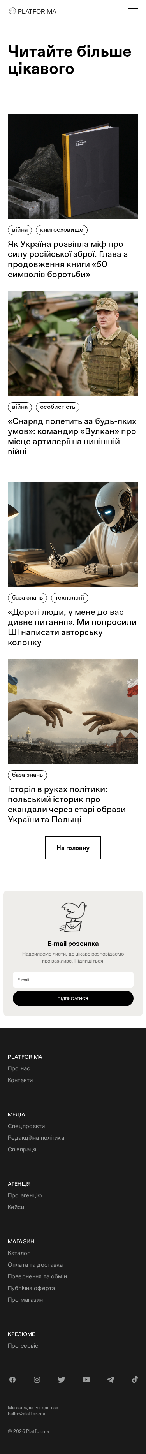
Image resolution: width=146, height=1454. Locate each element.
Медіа (16, 1114)
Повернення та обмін (37, 1276)
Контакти (20, 1080)
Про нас (19, 1068)
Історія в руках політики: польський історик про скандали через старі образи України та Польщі (67, 804)
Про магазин (25, 1299)
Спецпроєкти (26, 1126)
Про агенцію (25, 1195)
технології (69, 597)
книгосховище (61, 229)
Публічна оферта (31, 1288)
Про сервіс (23, 1345)
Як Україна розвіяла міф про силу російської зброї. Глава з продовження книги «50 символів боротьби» (68, 259)
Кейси (16, 1207)
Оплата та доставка (35, 1264)
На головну (73, 848)
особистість (57, 406)
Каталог (19, 1253)
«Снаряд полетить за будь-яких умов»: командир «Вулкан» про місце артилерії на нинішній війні (72, 436)
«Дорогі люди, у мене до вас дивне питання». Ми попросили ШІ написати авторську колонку (72, 627)
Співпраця (22, 1149)
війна (20, 229)
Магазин (21, 1241)
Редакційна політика (36, 1137)
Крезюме (21, 1334)
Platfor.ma (25, 1057)
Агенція (19, 1184)
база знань (27, 597)
